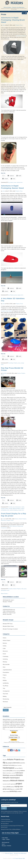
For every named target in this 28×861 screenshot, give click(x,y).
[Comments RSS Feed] (9, 751)
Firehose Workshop (5, 819)
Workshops (5, 701)
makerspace (19, 773)
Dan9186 (4, 373)
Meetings (5, 661)
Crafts (4, 648)
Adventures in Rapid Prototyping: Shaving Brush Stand (13, 20)
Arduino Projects (22, 518)
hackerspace (18, 506)
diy (8, 182)
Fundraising (5, 656)
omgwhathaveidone (7, 669)
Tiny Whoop (5, 685)
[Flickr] (14, 751)
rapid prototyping (14, 510)
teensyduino (4, 590)
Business (5, 643)
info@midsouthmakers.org (9, 609)
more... (21, 182)
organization (12, 784)
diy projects (9, 763)
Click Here (9, 614)
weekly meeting (6, 791)
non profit (8, 784)
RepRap (5, 680)
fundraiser (5, 765)
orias (3, 25)
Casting (4, 645)
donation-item (20, 727)
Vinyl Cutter (5, 693)
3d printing (10, 362)
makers (22, 770)
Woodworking (6, 699)
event (21, 762)
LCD (22, 588)
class (22, 759)
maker (22, 506)
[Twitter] (19, 751)
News (4, 667)
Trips (4, 688)
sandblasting (6, 683)
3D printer (10, 506)
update (18, 789)
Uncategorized (6, 691)
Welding (4, 696)
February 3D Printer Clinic (7, 821)
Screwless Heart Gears (6, 311)
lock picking (17, 770)
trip (15, 789)
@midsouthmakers (10, 611)
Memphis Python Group (8, 626)
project (11, 182)
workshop (13, 791)
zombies (19, 791)
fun (24, 762)
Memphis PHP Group (7, 623)
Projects (17, 25)
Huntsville (5, 770)
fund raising (11, 765)
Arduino (19, 373)
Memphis (19, 775)
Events (4, 653)
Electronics (3, 520)
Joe (3, 518)
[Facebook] (11, 751)
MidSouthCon (6, 780)
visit (21, 789)
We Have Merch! (5, 823)
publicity (12, 786)
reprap (18, 182)
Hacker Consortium (18, 765)
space (13, 789)
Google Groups (11, 612)
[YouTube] (16, 751)
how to (20, 768)
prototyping (3, 510)
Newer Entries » (4, 593)
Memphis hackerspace (11, 778)
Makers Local (5, 773)
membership (12, 775)
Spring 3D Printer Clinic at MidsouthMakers (11, 829)
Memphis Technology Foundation (10, 629)
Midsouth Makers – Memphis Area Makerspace (14, 7)
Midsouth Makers (17, 508)
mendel (10, 508)
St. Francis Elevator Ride (19, 858)
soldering (9, 789)
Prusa (21, 25)
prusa (15, 182)
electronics (16, 763)
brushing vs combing (21, 35)
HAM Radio (17, 768)
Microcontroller (6, 664)
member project (4, 508)
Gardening (5, 659)
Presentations (6, 672)
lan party (9, 770)
